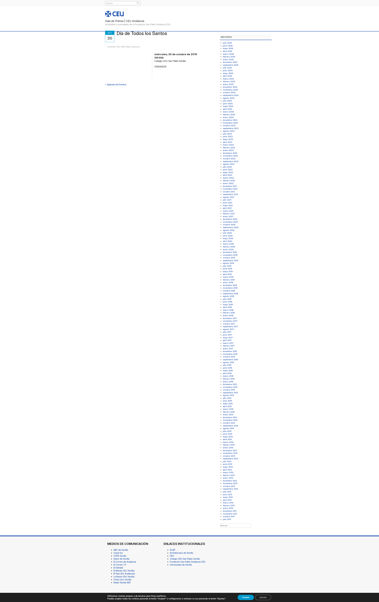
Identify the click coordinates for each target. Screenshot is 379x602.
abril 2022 (227, 175)
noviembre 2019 (230, 255)
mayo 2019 (228, 271)
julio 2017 (227, 332)
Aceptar (245, 597)
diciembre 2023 (230, 120)
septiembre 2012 (230, 489)
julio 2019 (227, 266)
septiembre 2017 (230, 326)
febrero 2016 (229, 379)
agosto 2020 (229, 230)
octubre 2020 (229, 224)
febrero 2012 (229, 505)
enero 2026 (228, 59)
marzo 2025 (228, 79)
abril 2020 (227, 241)
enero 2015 (228, 414)
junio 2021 (227, 202)
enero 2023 (228, 150)
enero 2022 (228, 183)
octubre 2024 (229, 92)
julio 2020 (227, 233)
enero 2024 (228, 117)
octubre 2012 (229, 486)
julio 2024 (227, 101)
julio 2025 (227, 67)
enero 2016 (228, 381)
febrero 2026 (229, 56)
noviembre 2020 (230, 222)
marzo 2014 (228, 442)
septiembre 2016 (230, 359)
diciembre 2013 (230, 450)
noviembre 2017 (230, 321)
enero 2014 (228, 447)
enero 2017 (228, 348)
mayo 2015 (228, 403)
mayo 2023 (228, 139)
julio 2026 (227, 43)
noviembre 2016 (230, 354)
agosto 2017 (228, 329)
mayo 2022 (228, 172)
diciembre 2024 (230, 87)
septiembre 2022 (231, 161)
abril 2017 (227, 340)
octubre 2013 (229, 456)
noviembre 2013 (230, 453)
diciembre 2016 (230, 351)
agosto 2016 (228, 362)
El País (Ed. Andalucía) (124, 573)
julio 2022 (227, 167)
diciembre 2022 (230, 153)
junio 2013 (227, 464)
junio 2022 (228, 169)
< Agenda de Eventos (115, 84)
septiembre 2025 (231, 65)
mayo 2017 (228, 337)
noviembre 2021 (230, 189)
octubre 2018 (229, 291)
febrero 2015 (229, 412)
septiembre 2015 (230, 392)
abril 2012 (227, 500)
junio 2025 (228, 70)
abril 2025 (227, 76)
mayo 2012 (228, 497)
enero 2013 (228, 478)
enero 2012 (228, 508)
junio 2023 (228, 136)
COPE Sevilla (120, 556)
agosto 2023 (229, 131)
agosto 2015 (228, 395)
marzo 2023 (228, 145)
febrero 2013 (229, 475)
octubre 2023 (229, 125)
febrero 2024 (229, 114)
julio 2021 (227, 200)
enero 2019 (228, 282)
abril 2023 (227, 142)
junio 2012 (227, 494)
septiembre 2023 (231, 128)
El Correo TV (120, 564)
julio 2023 (227, 134)
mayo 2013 (228, 467)
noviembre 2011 (230, 514)
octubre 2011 (229, 516)
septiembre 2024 (231, 95)
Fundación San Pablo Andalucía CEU (187, 561)
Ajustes (263, 597)
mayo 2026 (228, 48)
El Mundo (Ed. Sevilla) (124, 570)
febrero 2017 (229, 346)
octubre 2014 (229, 423)
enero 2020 (228, 249)
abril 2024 (227, 109)
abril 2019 (227, 274)
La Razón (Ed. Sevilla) (124, 576)
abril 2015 (227, 406)
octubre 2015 (229, 390)
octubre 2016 (229, 357)
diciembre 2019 (230, 252)
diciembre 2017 (230, 318)
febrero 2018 (229, 312)
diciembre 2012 (230, 480)
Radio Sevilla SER (122, 582)
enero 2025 (228, 84)
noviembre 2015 (230, 387)
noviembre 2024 (230, 90)
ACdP (172, 550)
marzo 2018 (228, 310)
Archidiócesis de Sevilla (181, 553)
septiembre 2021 (230, 194)
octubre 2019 (229, 257)
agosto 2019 (228, 263)
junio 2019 (227, 268)
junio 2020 (228, 235)
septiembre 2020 (231, 227)
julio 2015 (227, 398)
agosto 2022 (229, 164)
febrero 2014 (229, 445)
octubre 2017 (229, 324)
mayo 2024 (228, 106)
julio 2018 (227, 299)
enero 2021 (228, 216)
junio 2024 (228, 103)
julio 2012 (227, 491)
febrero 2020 (229, 246)
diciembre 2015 (230, 384)
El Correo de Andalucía (125, 561)
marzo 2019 (228, 277)
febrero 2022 (229, 180)
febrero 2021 (229, 213)
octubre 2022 (229, 158)
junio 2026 (228, 45)
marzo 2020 (228, 244)
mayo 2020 (228, 238)
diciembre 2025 (230, 62)
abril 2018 (227, 307)
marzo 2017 (228, 343)
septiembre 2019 (230, 260)
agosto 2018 (228, 296)
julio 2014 (227, 431)
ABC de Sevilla (121, 550)
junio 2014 (227, 434)
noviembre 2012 (230, 483)
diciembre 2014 (230, 417)
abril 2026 (227, 51)
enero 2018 (228, 315)
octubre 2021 (229, 191)
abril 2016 (227, 373)
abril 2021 (227, 208)
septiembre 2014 (230, 425)
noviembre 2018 (230, 288)
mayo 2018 (228, 304)
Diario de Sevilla (121, 559)
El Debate (118, 567)
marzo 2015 (228, 409)
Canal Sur (118, 553)
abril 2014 (227, 439)
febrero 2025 (229, 81)
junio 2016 (227, 368)
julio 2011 (227, 519)
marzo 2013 (228, 472)
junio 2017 (227, 335)
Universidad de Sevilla (181, 564)
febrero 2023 (229, 147)
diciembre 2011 (229, 511)
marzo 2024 (228, 111)
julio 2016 (227, 365)
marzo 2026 (228, 54)
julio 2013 (227, 461)
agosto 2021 (228, 197)
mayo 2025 (228, 73)
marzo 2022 (228, 178)
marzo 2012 (228, 502)
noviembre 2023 (230, 123)
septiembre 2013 (230, 458)
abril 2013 (227, 470)
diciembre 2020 (230, 219)
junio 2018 (227, 301)
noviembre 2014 (230, 420)
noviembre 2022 (230, 156)
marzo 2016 (228, 376)
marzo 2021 (228, 211)
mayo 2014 (228, 436)
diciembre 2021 (230, 186)
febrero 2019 (229, 280)
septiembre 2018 (230, 293)
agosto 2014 (228, 428)
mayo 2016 (228, 370)
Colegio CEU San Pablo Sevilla (185, 559)
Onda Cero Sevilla (122, 579)
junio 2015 (227, 401)
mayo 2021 (228, 205)
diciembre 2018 (230, 285)
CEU (172, 556)
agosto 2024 (229, 98)
